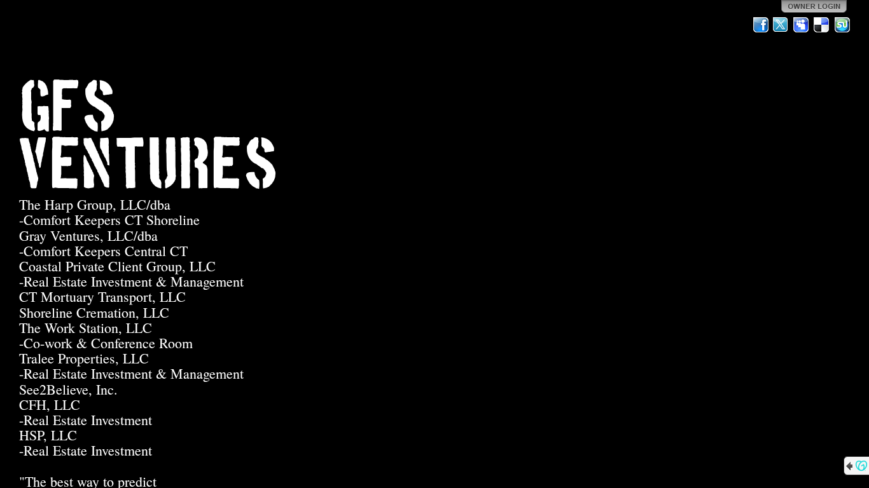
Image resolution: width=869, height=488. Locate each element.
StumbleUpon (842, 25)
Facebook (761, 25)
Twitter (781, 25)
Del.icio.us (822, 25)
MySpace (801, 25)
